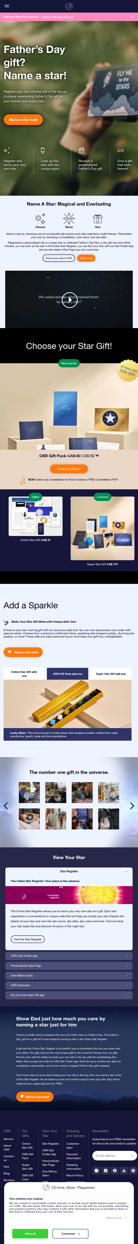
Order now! (86, 258)
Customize (68, 1233)
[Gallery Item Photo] (29, 792)
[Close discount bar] (132, 17)
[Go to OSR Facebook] (115, 1171)
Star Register (69, 871)
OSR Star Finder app (24, 955)
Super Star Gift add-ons (111, 674)
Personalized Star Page (26, 965)
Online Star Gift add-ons (24, 674)
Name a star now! (23, 119)
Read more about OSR (59, 258)
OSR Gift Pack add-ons (67, 674)
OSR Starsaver (20, 985)
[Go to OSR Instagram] (96, 1171)
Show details (114, 1217)
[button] (7, 710)
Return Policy (75, 1175)
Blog (7, 1173)
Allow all (30, 1233)
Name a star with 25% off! (57, 16)
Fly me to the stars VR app (27, 995)
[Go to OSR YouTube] (124, 1171)
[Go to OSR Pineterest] (133, 1171)
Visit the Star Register (28, 939)
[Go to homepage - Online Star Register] (69, 6)
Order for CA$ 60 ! (69, 469)
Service (8, 1138)
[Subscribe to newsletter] (132, 1155)
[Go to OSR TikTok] (106, 1171)
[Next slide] (132, 805)
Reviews (9, 1180)
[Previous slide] (6, 805)
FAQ (6, 1166)
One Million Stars (22, 975)
